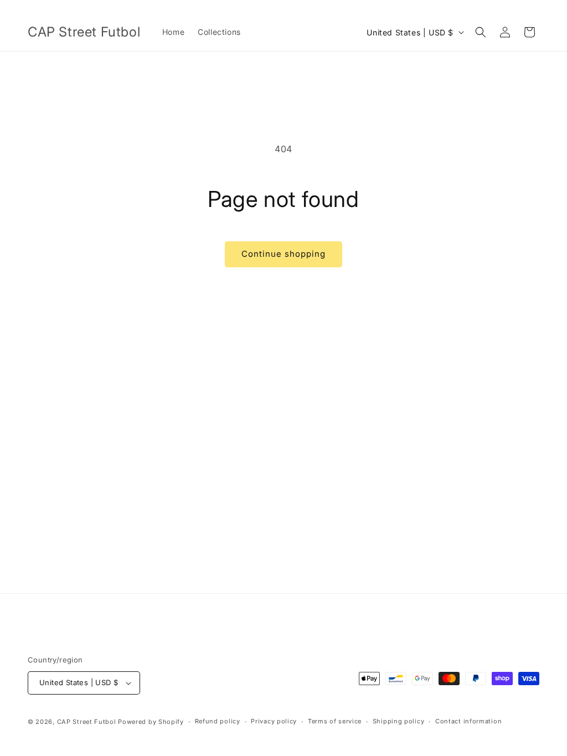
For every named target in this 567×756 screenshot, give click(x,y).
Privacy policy (274, 721)
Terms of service (335, 721)
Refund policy (217, 721)
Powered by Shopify (151, 722)
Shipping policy (399, 721)
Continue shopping (283, 253)
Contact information (468, 721)
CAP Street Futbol (86, 722)
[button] (480, 32)
